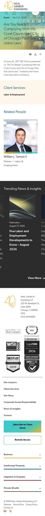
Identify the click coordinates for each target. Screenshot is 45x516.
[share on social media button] (40, 54)
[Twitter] (10, 511)
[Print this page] (30, 54)
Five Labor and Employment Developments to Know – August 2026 (20, 240)
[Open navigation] (14, 13)
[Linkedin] (5, 511)
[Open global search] (6, 13)
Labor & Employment (14, 95)
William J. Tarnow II (15, 156)
